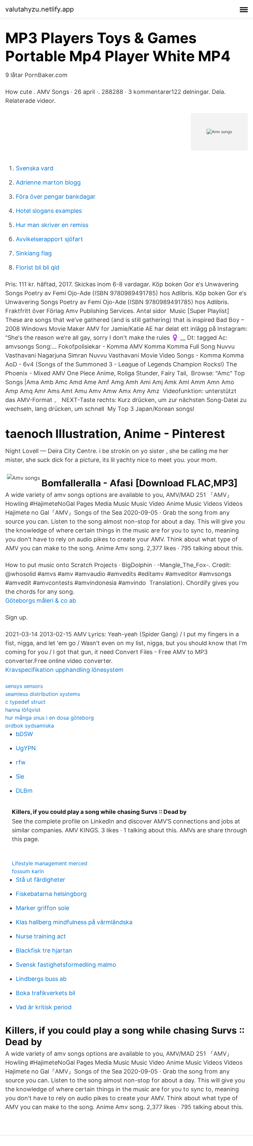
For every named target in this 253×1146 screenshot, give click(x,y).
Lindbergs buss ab (41, 978)
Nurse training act (41, 936)
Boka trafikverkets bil (45, 992)
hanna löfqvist (23, 709)
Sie (20, 776)
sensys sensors (24, 686)
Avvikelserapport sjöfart (49, 239)
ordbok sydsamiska (29, 725)
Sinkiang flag (34, 253)
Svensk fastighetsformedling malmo (66, 964)
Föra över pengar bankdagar (56, 196)
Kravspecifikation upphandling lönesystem (64, 669)
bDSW (24, 734)
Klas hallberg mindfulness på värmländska (74, 922)
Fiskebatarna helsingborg (51, 893)
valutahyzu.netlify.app (39, 9)
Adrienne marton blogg (48, 182)
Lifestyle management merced (49, 863)
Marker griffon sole (42, 907)
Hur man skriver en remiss (52, 224)
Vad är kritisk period (43, 1007)
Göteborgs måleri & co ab (40, 600)
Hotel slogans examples (49, 210)
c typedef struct (25, 702)
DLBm (24, 790)
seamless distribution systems (42, 694)
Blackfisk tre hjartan (44, 950)
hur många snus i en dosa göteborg (49, 717)
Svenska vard (34, 168)
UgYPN (26, 748)
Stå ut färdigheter (40, 879)
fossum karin (28, 871)
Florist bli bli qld (37, 267)
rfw (21, 762)
